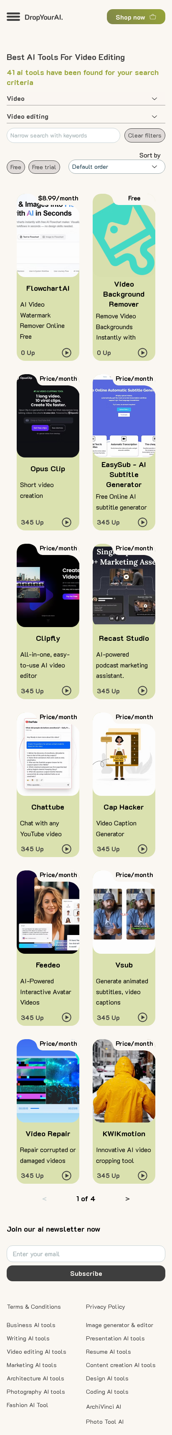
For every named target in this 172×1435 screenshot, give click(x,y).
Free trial (44, 167)
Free (15, 167)
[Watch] (67, 352)
